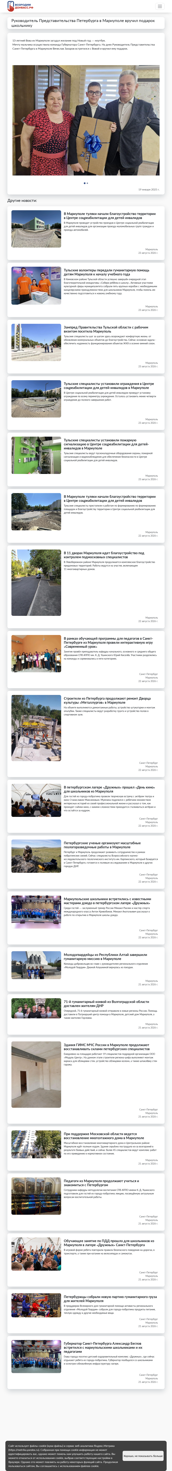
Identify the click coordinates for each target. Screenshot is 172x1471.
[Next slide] (149, 120)
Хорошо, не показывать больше (143, 1455)
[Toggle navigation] (160, 6)
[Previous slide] (23, 120)
